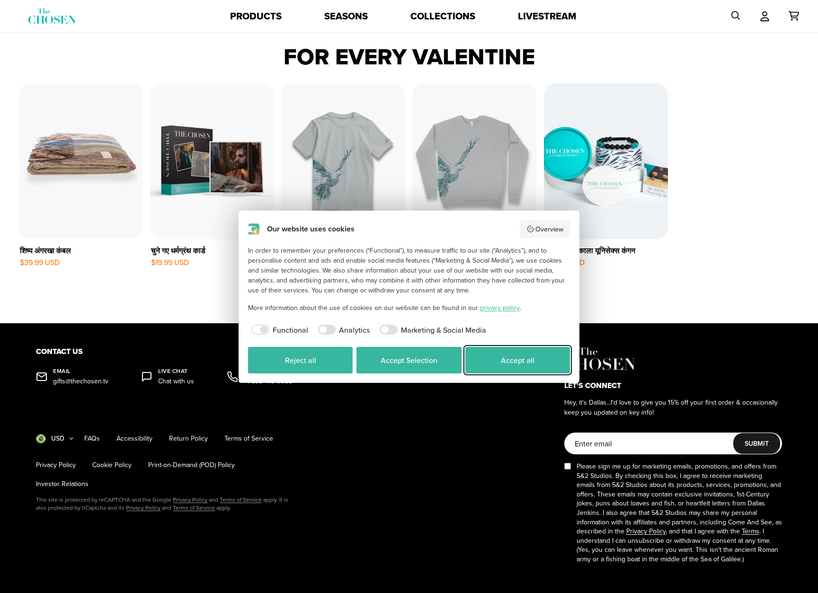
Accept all (517, 360)
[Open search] (735, 16)
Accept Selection (409, 360)
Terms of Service (248, 438)
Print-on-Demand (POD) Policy (191, 464)
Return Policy (188, 438)
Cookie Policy (112, 464)
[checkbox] (278, 330)
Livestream (547, 16)
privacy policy (500, 307)
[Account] (765, 16)
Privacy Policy (56, 464)
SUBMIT (757, 443)
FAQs (92, 438)
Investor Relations (62, 483)
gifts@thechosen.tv (80, 381)
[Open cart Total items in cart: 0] (794, 16)
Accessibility (134, 438)
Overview (549, 229)
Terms (750, 531)
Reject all (300, 360)
